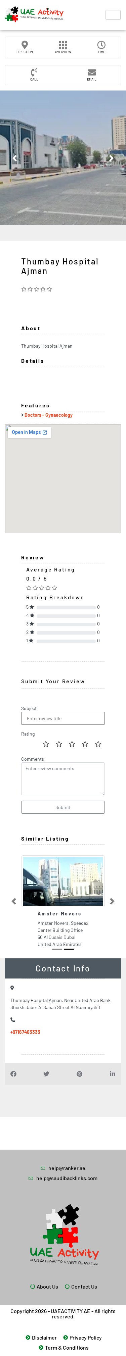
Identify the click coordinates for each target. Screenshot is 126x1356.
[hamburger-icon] (113, 15)
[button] (14, 901)
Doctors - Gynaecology (49, 415)
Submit (63, 807)
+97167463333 (25, 1032)
